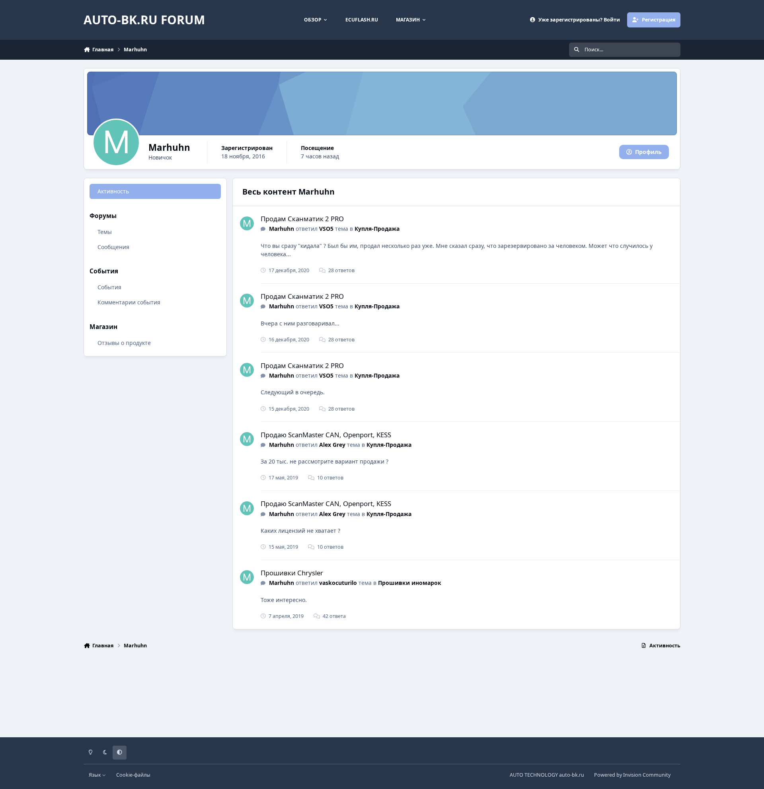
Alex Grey (332, 444)
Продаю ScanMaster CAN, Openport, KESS (326, 434)
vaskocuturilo (338, 582)
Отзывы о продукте (124, 342)
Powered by (632, 774)
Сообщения (113, 246)
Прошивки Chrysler (292, 572)
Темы (104, 231)
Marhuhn (281, 228)
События (109, 287)
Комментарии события (128, 302)
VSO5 (326, 228)
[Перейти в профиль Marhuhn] (247, 223)
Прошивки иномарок (409, 582)
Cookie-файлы (133, 774)
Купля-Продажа (377, 228)
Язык (95, 774)
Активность (113, 191)
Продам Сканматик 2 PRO (302, 218)
